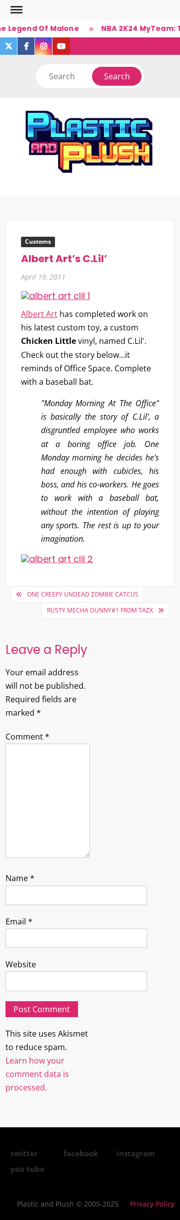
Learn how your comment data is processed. (37, 1074)
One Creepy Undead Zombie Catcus (82, 594)
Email (19, 921)
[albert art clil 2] (57, 558)
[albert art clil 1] (55, 295)
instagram (135, 1153)
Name (20, 878)
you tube (27, 1169)
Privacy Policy (152, 1204)
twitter (24, 1153)
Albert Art (39, 313)
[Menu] (16, 10)
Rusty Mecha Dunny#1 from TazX (100, 610)
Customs (38, 241)
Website (21, 964)
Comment (28, 736)
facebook (81, 1153)
